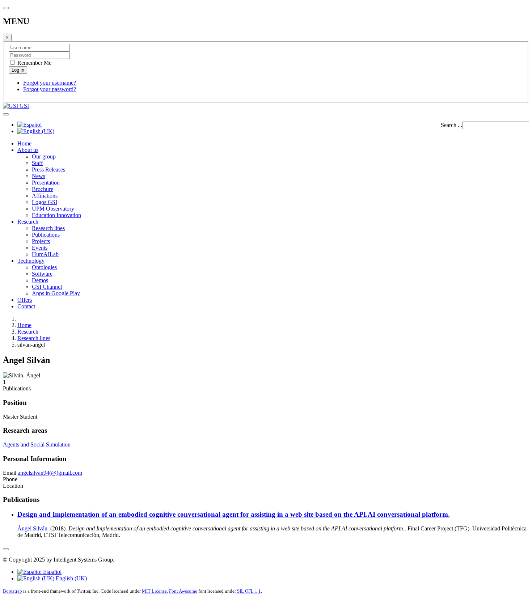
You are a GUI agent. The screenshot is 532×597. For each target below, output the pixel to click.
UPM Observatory (53, 209)
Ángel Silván (32, 528)
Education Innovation (56, 215)
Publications (46, 235)
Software (42, 274)
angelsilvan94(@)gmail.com (50, 473)
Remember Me (33, 63)
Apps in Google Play (56, 293)
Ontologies (44, 267)
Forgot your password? (49, 89)
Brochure (42, 189)
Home (24, 143)
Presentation (46, 182)
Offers (24, 300)
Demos (40, 280)
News (38, 176)
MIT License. (155, 591)
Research (27, 222)
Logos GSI (44, 202)
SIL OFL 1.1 (249, 591)
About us (27, 150)
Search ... (451, 125)
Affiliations (45, 195)
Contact (26, 306)
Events (39, 248)
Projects (41, 241)
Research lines (48, 228)
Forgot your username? (49, 83)
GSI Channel (47, 287)
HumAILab (45, 254)
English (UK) (70, 578)
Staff (37, 163)
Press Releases (48, 169)
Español (52, 572)
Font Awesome (183, 591)
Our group (44, 156)
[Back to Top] (6, 549)
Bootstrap (12, 591)
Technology (31, 261)
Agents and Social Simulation (37, 444)
